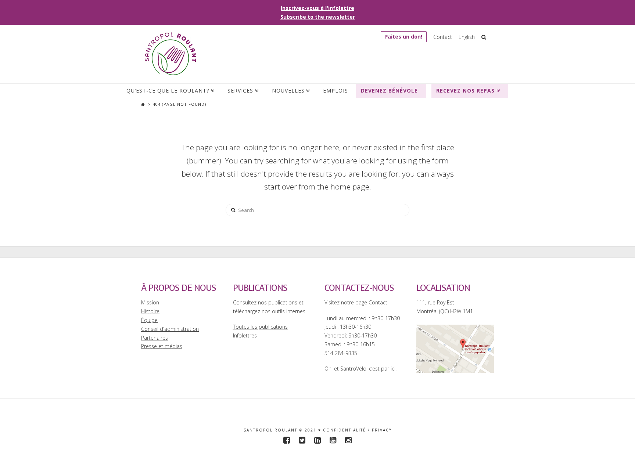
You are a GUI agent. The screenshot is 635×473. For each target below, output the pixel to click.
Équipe (149, 320)
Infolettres (245, 335)
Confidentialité (344, 430)
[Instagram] (348, 440)
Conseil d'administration (170, 328)
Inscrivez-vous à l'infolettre (317, 7)
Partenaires (154, 337)
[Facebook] (286, 440)
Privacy (382, 430)
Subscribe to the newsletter (317, 16)
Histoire (150, 311)
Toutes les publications (260, 326)
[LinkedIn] (317, 440)
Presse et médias (161, 346)
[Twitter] (302, 440)
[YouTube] (333, 440)
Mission (150, 302)
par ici (388, 368)
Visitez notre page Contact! (356, 302)
